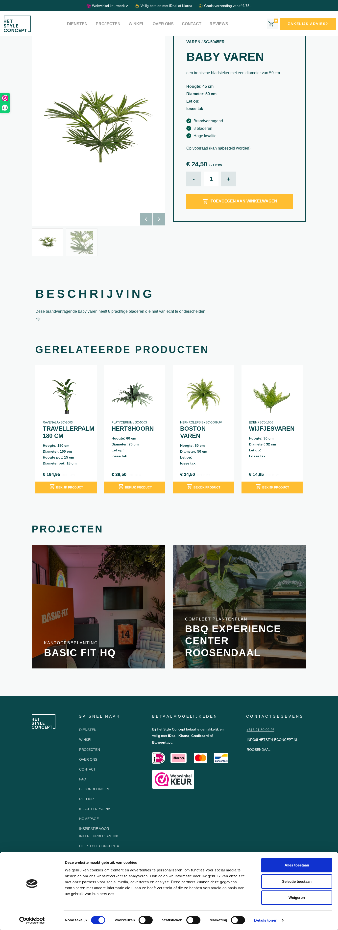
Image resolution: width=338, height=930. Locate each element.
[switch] (146, 920)
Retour (86, 799)
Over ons (163, 24)
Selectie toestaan (297, 881)
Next (159, 219)
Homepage (89, 819)
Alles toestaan (297, 865)
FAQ (82, 779)
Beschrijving (94, 293)
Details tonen (265, 920)
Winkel (137, 24)
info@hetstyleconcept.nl (272, 740)
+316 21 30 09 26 (260, 730)
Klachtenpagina (94, 809)
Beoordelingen (94, 789)
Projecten (108, 24)
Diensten (77, 24)
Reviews (219, 24)
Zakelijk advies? (308, 24)
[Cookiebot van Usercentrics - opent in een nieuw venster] (32, 920)
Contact (191, 24)
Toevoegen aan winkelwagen (244, 201)
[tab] (94, 295)
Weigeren (297, 897)
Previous (146, 219)
